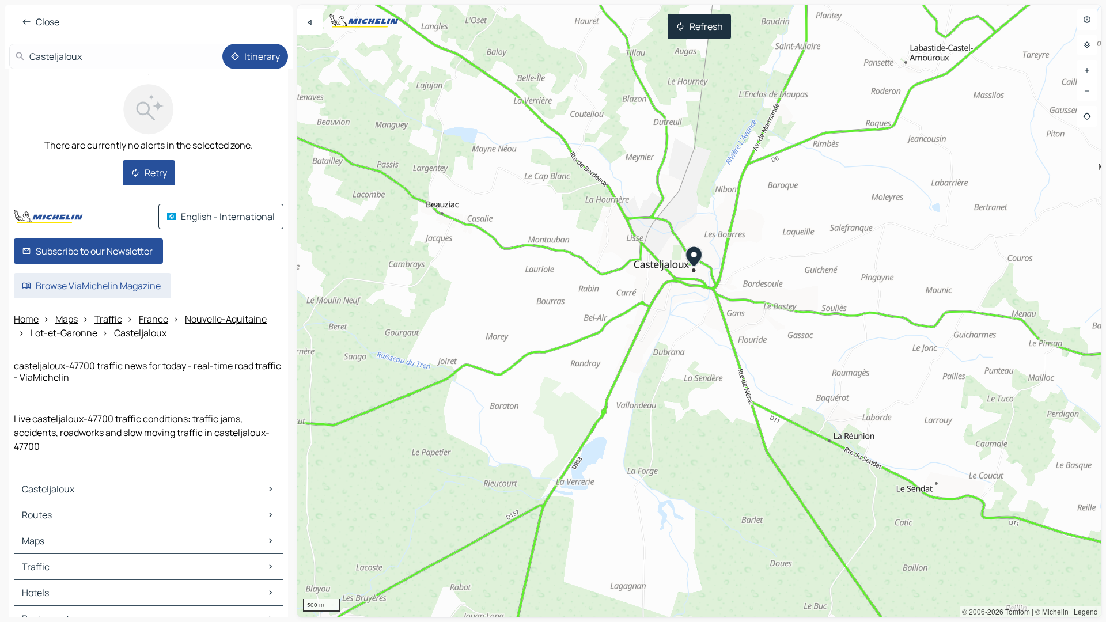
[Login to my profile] (1087, 19)
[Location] (1087, 116)
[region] (699, 311)
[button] (694, 258)
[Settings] (1087, 45)
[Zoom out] (1087, 91)
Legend (1086, 611)
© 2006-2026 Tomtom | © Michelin (1015, 611)
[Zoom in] (1087, 70)
